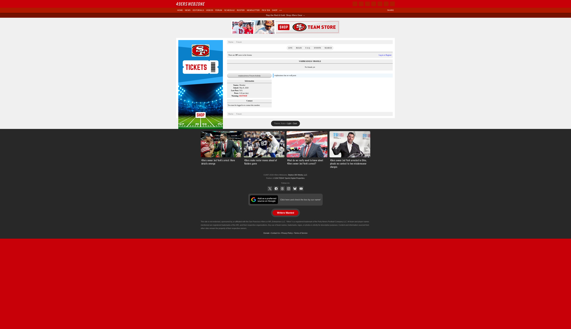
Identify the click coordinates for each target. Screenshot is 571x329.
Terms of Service (301, 233)
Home (180, 10)
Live (290, 48)
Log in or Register (385, 55)
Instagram (288, 188)
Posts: (236, 93)
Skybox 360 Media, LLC (297, 175)
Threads (282, 188)
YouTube (301, 188)
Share (390, 10)
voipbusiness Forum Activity (249, 76)
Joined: (236, 88)
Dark (295, 123)
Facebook (276, 188)
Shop (274, 10)
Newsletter (253, 10)
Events (317, 48)
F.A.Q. (307, 48)
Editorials (198, 10)
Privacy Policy (287, 233)
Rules (299, 48)
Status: (236, 85)
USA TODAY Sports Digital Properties (289, 178)
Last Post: (235, 90)
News (188, 10)
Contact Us (275, 233)
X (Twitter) (270, 188)
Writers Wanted (285, 213)
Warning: (235, 96)
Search (328, 48)
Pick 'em (266, 10)
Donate (266, 233)
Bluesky (294, 188)
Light (289, 123)
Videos (209, 10)
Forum (218, 10)
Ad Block (182, 41)
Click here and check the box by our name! (300, 199)
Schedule (229, 10)
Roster (241, 10)
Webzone (191, 4)
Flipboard (380, 3)
